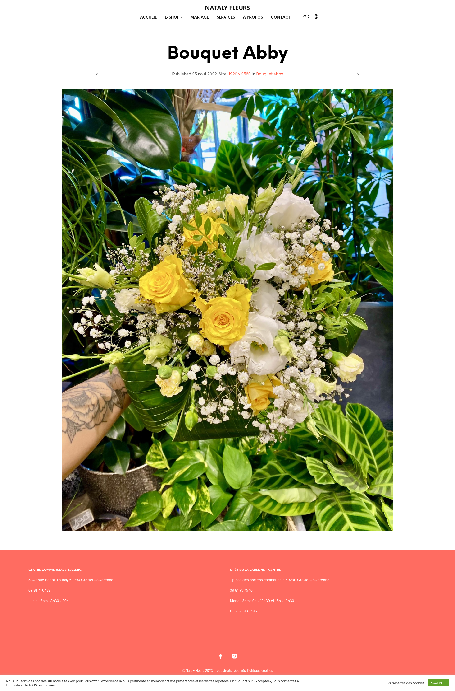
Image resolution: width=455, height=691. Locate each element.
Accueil (148, 17)
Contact (280, 17)
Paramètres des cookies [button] (406, 683)
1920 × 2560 (239, 73)
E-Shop (172, 17)
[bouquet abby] (227, 309)
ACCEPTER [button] (438, 683)
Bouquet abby (269, 73)
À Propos (253, 17)
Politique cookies (260, 670)
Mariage (199, 17)
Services (226, 17)
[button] (305, 16)
